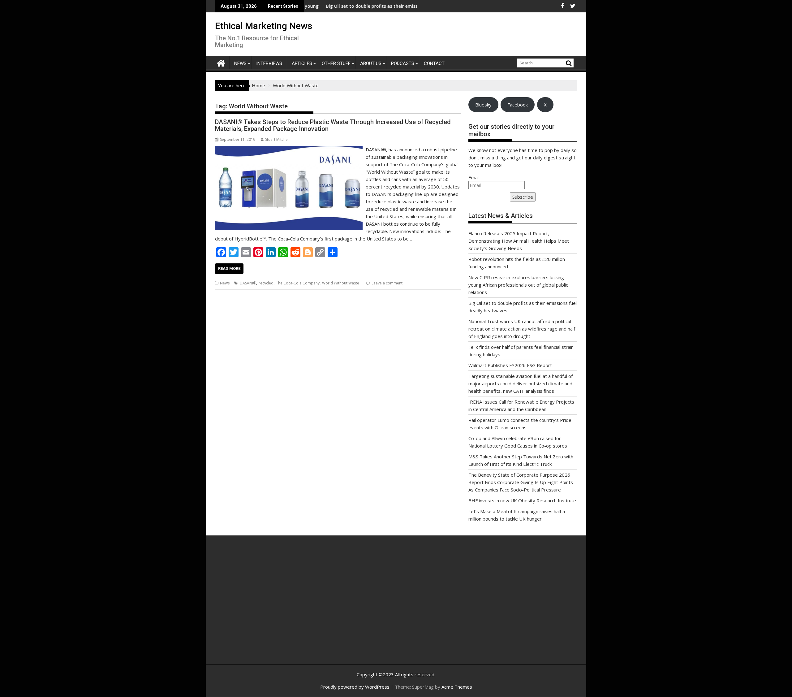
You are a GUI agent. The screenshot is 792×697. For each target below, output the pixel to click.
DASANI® (248, 283)
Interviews (269, 63)
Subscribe (522, 197)
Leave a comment (387, 283)
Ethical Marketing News (263, 25)
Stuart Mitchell (277, 139)
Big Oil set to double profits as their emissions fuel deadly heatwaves (375, 6)
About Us (370, 63)
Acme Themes (456, 687)
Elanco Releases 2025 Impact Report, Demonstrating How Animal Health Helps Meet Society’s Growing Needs (518, 240)
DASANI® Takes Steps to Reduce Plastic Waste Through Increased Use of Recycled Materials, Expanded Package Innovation (333, 125)
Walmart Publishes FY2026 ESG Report (510, 365)
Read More (229, 268)
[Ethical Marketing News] (221, 62)
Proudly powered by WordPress (355, 687)
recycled (266, 283)
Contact (434, 63)
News (240, 63)
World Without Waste (340, 283)
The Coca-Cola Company (298, 283)
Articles (302, 63)
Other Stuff (336, 63)
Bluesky (483, 105)
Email (474, 177)
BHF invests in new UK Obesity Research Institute (522, 500)
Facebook (517, 105)
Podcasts (402, 63)
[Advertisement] (274, 606)
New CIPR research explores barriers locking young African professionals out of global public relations (518, 284)
